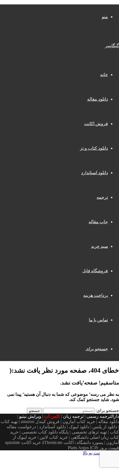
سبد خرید (99, 246)
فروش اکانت (96, 123)
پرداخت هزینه (95, 295)
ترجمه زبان (73, 416)
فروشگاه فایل (95, 270)
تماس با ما (98, 319)
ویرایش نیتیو (30, 416)
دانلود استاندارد (94, 172)
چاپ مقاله (98, 221)
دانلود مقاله (97, 99)
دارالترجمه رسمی (103, 416)
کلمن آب (52, 416)
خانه (104, 74)
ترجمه (102, 197)
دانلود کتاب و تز (94, 148)
